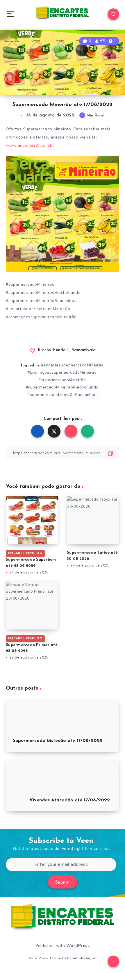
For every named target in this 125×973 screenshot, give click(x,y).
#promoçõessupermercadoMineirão (62, 372)
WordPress (78, 945)
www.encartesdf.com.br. (30, 145)
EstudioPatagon (81, 958)
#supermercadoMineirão (62, 380)
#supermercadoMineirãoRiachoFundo (62, 387)
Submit (62, 882)
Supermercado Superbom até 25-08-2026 (31, 559)
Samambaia (84, 350)
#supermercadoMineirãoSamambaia (62, 395)
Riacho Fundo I (53, 350)
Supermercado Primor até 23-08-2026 (32, 645)
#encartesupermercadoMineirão (72, 365)
